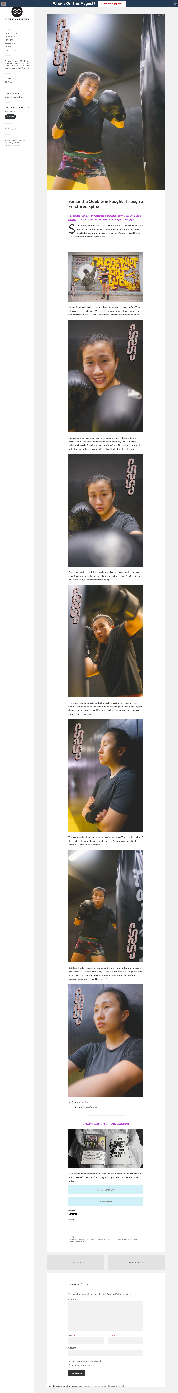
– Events (9, 40)
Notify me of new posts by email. (83, 1365)
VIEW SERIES (106, 1201)
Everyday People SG (18, 140)
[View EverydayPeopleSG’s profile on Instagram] (8, 82)
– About (8, 30)
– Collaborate (12, 33)
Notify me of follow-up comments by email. (86, 1361)
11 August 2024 (74, 1236)
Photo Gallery (117, 1239)
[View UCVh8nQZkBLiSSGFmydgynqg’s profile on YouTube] (11, 82)
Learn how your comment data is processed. (103, 1386)
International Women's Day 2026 (98, 1239)
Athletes (73, 1239)
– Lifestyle (10, 43)
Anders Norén (17, 145)
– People (9, 47)
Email (111, 1336)
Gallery (81, 1239)
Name (71, 1336)
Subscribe (10, 117)
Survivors (127, 1239)
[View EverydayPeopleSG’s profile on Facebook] (6, 82)
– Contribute (11, 37)
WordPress (17, 143)
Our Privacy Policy (11, 129)
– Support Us (11, 50)
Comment (73, 1299)
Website (72, 1348)
